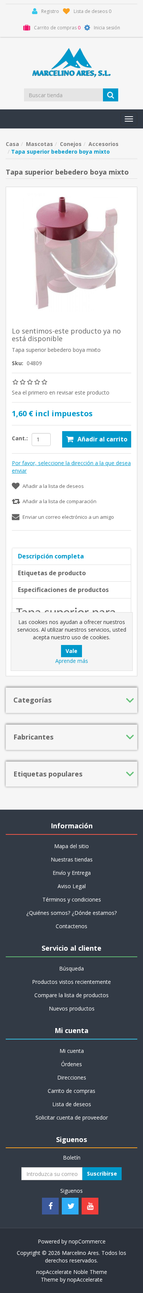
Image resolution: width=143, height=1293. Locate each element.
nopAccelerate (85, 1279)
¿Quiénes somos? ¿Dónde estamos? (71, 912)
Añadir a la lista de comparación (59, 501)
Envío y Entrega (72, 872)
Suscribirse (102, 1173)
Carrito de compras (71, 1090)
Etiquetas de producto (52, 573)
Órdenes (71, 1064)
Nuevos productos (72, 1008)
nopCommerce (87, 1241)
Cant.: (20, 438)
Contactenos (71, 926)
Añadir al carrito (102, 439)
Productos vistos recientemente (71, 981)
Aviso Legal (72, 886)
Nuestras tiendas (72, 859)
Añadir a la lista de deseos (53, 486)
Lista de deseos (71, 1104)
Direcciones (71, 1077)
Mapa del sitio (71, 846)
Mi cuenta (71, 1050)
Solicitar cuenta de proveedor (71, 1117)
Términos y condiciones (71, 899)
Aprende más (71, 660)
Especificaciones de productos (63, 590)
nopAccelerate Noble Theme (71, 1271)
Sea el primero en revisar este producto (60, 392)
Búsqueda (71, 968)
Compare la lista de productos (71, 995)
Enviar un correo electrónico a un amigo (68, 516)
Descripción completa (51, 556)
